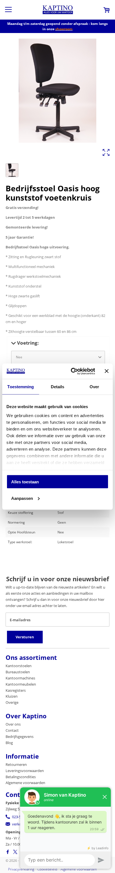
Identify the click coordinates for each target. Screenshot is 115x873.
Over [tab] (94, 386)
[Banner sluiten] (107, 371)
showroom (64, 29)
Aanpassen (22, 498)
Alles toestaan (25, 481)
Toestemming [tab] (20, 386)
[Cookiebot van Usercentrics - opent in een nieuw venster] (72, 371)
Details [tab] (57, 386)
